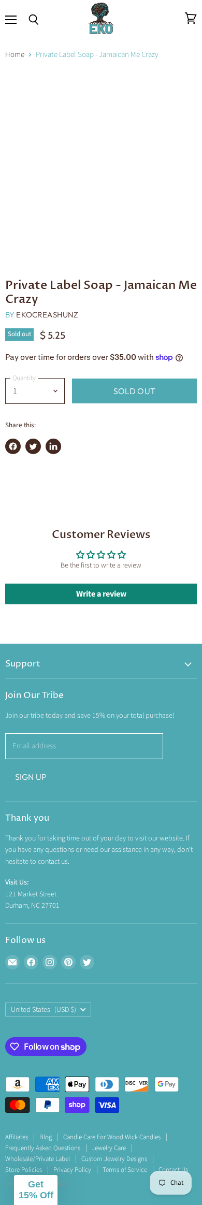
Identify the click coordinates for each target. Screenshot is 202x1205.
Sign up (31, 777)
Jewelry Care (109, 1148)
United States (43, 1010)
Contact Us (173, 1169)
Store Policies (23, 1169)
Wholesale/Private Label (37, 1159)
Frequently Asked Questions (42, 1148)
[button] (35, 1190)
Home (14, 54)
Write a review (101, 594)
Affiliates (16, 1137)
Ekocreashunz (47, 315)
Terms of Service (125, 1169)
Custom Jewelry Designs (114, 1159)
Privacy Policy (72, 1169)
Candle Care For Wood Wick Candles (112, 1137)
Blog (45, 1137)
